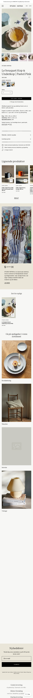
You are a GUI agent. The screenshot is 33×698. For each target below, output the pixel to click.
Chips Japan (5, 185)
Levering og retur (6, 139)
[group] (16, 1)
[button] (26, 6)
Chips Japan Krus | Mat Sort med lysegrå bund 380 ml (7, 189)
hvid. (10, 124)
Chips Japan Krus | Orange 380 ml (20, 188)
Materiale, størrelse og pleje (9, 135)
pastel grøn (4, 124)
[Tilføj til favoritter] (29, 77)
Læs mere (7, 282)
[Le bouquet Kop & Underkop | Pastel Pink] (6, 57)
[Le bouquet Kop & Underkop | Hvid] (8, 84)
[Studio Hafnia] (16, 6)
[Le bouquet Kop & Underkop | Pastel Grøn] (4, 84)
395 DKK (3, 325)
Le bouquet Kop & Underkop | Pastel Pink (7, 323)
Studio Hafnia (6, 65)
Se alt (16, 198)
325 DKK (3, 192)
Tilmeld (16, 664)
